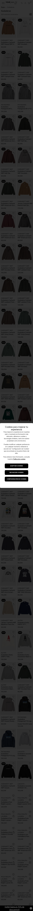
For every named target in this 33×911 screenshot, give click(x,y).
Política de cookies (19, 459)
